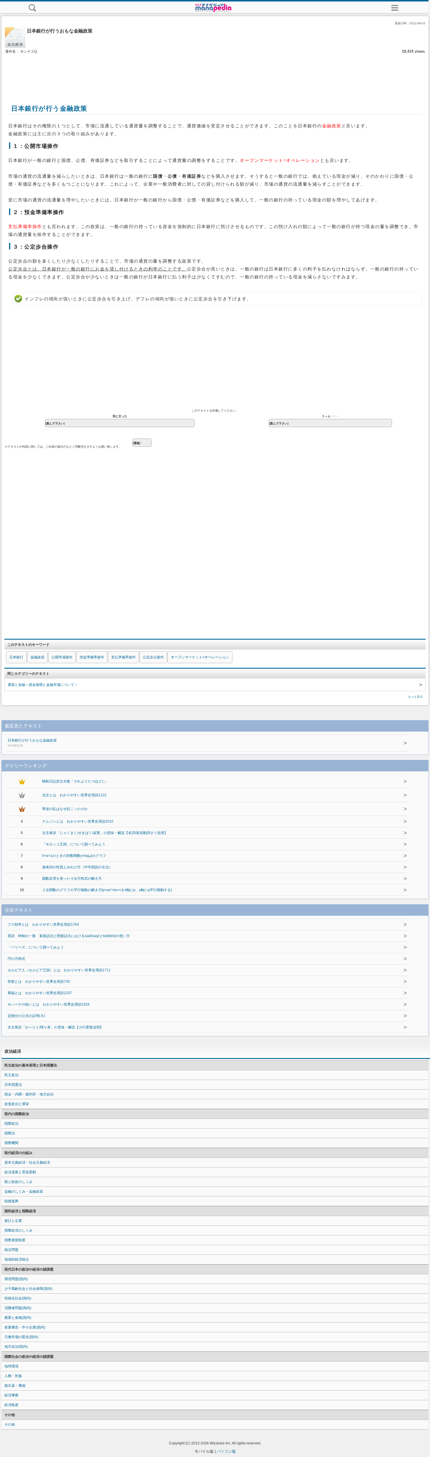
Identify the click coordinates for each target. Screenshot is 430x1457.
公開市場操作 (62, 657)
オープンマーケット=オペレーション (200, 657)
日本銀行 (16, 657)
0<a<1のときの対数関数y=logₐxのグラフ (74, 856)
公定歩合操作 (153, 657)
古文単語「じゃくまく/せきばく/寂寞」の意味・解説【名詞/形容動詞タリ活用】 (105, 833)
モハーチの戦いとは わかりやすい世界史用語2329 (49, 1004)
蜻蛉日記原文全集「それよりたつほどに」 (75, 781)
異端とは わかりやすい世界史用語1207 (40, 993)
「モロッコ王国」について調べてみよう (73, 844)
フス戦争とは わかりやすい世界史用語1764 (43, 924)
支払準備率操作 (123, 657)
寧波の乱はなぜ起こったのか (65, 809)
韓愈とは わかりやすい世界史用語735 (39, 982)
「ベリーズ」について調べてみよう (36, 947)
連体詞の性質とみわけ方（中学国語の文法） (77, 867)
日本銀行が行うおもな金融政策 (32, 742)
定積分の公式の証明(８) (26, 1016)
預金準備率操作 (92, 657)
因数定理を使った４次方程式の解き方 (72, 878)
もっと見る (415, 696)
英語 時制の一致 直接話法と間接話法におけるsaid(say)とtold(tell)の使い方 (69, 936)
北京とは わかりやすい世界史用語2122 (74, 795)
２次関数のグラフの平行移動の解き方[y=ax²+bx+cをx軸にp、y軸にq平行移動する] (107, 890)
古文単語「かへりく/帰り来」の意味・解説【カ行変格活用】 (55, 1027)
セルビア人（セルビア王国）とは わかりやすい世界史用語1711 (59, 970)
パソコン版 (226, 1451)
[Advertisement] (215, 72)
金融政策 (37, 657)
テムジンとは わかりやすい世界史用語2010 (77, 821)
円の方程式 (16, 959)
